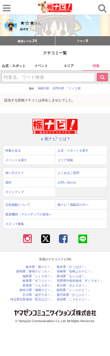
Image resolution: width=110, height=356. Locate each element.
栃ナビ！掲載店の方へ (73, 204)
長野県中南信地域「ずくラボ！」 (80, 280)
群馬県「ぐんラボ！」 (38, 285)
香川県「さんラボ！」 (72, 285)
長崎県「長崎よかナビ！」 (75, 271)
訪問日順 (58, 88)
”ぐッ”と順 (74, 88)
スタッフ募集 (14, 224)
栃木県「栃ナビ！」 (40, 266)
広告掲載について (17, 204)
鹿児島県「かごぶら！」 (74, 294)
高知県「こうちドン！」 (74, 299)
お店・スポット (14, 66)
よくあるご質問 (68, 172)
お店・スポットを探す (73, 150)
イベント (41, 66)
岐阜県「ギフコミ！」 (38, 280)
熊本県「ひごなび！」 (72, 266)
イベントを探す (16, 160)
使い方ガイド (14, 172)
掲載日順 (43, 88)
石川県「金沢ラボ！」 (38, 294)
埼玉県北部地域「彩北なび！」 (32, 299)
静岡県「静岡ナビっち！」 (35, 271)
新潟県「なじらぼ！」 (72, 276)
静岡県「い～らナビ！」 (74, 290)
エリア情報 (65, 160)
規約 (8, 182)
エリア (69, 66)
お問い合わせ (67, 182)
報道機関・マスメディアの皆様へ (28, 214)
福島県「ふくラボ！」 (38, 276)
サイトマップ (14, 192)
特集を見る (13, 150)
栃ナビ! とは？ (58, 138)
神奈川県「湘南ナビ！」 (36, 290)
